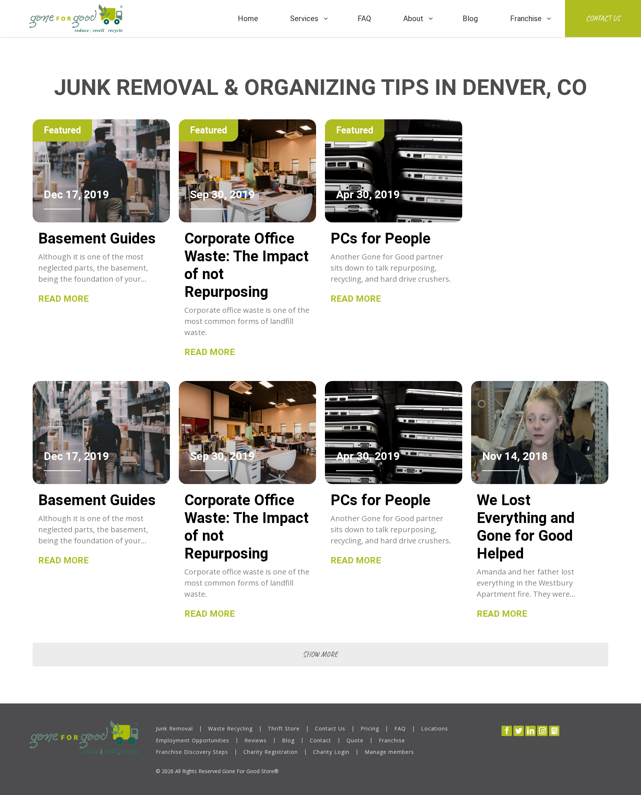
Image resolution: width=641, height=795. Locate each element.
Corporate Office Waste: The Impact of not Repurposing (246, 265)
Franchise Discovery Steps (192, 752)
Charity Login (331, 752)
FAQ (400, 729)
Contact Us (603, 18)
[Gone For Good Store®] (76, 18)
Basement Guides (97, 238)
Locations (434, 729)
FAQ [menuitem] (364, 18)
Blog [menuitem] (470, 18)
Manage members (389, 752)
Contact (320, 741)
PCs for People (381, 238)
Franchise (392, 741)
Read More (63, 299)
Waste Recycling (230, 729)
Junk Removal (174, 729)
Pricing (370, 729)
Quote (355, 741)
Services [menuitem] (304, 18)
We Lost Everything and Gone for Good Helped (526, 526)
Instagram (542, 731)
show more (320, 654)
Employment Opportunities (192, 741)
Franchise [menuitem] (526, 18)
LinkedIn (530, 731)
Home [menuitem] (248, 18)
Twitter (518, 731)
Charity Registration (270, 752)
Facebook (507, 731)
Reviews (255, 741)
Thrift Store (284, 729)
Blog (288, 741)
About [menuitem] (413, 18)
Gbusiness (554, 731)
